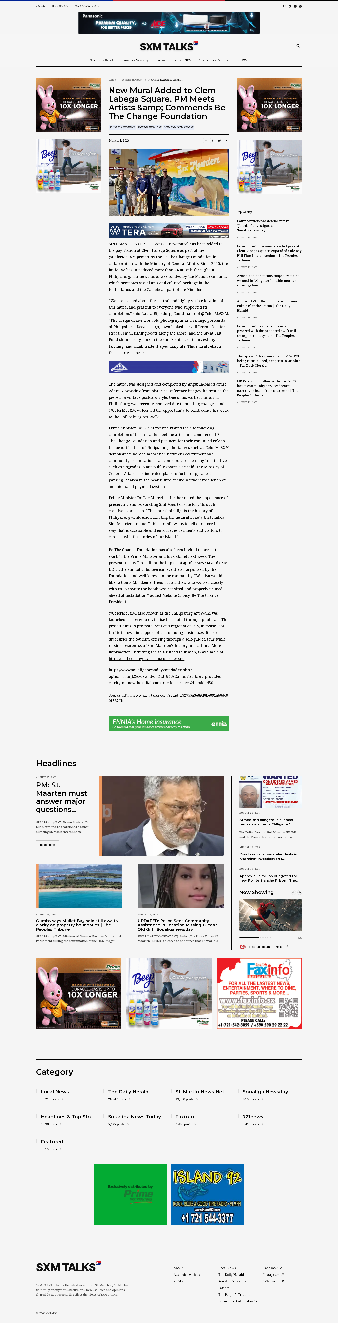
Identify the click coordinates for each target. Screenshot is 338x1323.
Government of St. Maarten (238, 1301)
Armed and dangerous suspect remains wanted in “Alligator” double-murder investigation (268, 280)
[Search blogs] (284, 6)
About (178, 1268)
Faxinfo (162, 60)
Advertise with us (187, 1275)
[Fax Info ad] (207, 1194)
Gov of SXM (183, 60)
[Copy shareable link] (205, 140)
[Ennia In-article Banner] (169, 723)
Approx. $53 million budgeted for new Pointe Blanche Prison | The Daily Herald (267, 306)
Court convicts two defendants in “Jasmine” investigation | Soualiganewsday (263, 225)
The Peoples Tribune (214, 60)
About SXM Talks (60, 6)
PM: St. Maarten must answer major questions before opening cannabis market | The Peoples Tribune (61, 797)
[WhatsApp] (300, 6)
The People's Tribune (234, 1294)
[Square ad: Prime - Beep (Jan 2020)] (130, 1194)
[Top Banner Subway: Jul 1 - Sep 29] (169, 23)
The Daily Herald (102, 60)
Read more (49, 845)
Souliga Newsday (149, 127)
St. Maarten (182, 1281)
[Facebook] (290, 6)
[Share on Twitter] (219, 140)
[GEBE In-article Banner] (169, 367)
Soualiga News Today (178, 127)
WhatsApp (271, 1281)
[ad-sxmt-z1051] (68, 166)
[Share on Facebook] (212, 140)
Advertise (41, 6)
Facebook (270, 1268)
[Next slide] (299, 892)
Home (112, 79)
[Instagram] (295, 6)
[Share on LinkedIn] (226, 140)
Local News (227, 1268)
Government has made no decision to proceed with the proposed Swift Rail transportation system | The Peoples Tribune (266, 333)
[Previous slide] (293, 892)
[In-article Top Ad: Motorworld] (169, 230)
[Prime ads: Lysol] (68, 105)
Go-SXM (242, 60)
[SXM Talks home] (169, 45)
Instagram (271, 1275)
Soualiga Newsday (136, 60)
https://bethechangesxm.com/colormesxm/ (146, 658)
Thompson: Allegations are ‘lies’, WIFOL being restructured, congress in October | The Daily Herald (268, 361)
